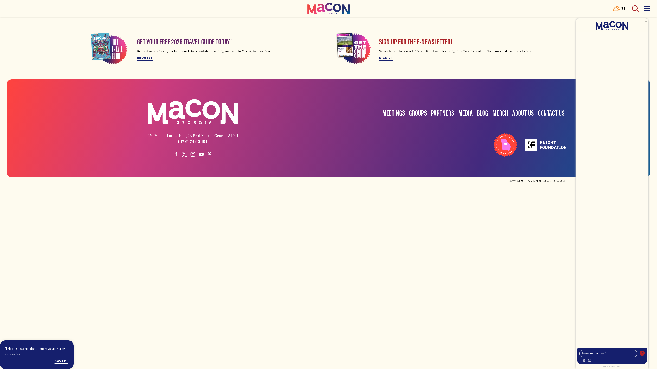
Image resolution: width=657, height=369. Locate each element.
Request (145, 58)
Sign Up (386, 58)
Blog (482, 112)
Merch (500, 112)
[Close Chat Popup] (645, 21)
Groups (418, 112)
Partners (442, 112)
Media (465, 112)
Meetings (393, 112)
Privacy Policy (560, 181)
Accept (61, 361)
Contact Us (551, 112)
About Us (523, 112)
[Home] (328, 8)
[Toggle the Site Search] (635, 8)
